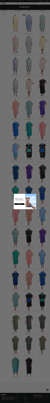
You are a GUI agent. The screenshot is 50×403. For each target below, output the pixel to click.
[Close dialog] (35, 194)
